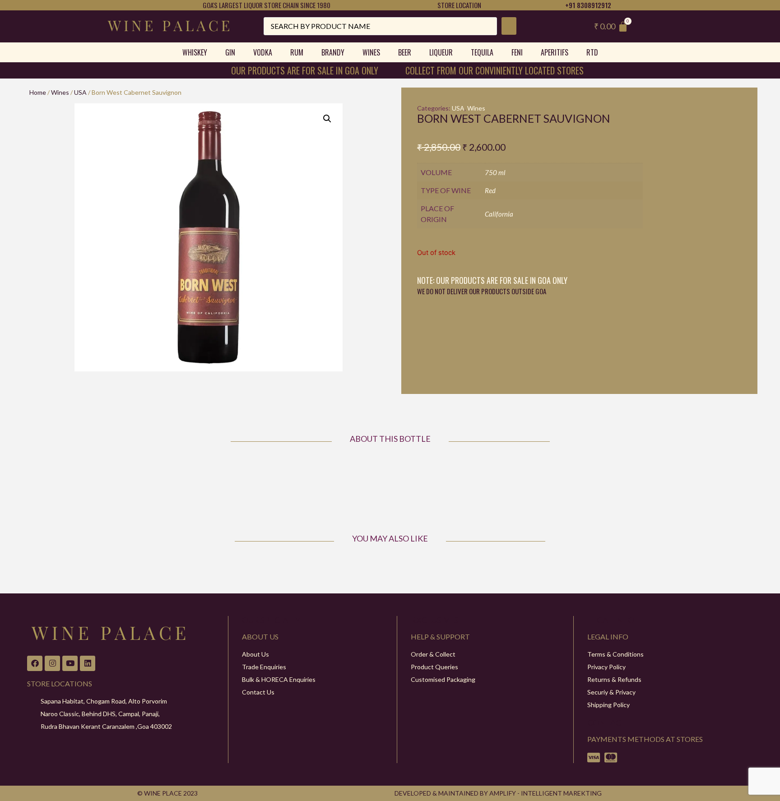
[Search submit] (508, 26)
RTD (592, 52)
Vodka (262, 52)
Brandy (332, 52)
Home (37, 92)
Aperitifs (554, 52)
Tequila (482, 52)
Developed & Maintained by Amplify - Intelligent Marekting (498, 793)
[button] (327, 119)
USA (80, 92)
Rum (296, 52)
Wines (371, 52)
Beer (404, 52)
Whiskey (194, 52)
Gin (230, 52)
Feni (517, 52)
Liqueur (441, 52)
